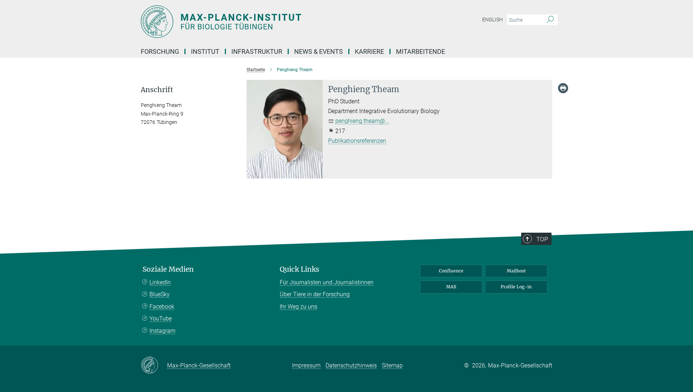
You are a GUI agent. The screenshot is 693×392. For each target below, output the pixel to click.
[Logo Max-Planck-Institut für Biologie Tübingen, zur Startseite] (276, 21)
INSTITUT (205, 51)
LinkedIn (160, 282)
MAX (451, 286)
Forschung (160, 51)
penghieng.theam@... (362, 120)
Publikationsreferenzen (357, 140)
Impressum (306, 365)
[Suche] (550, 20)
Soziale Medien (168, 269)
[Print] (563, 88)
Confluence (451, 270)
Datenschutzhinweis (351, 365)
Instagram (162, 330)
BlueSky (159, 294)
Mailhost (516, 270)
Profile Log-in (516, 286)
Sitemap (392, 365)
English (492, 19)
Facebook (161, 306)
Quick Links (299, 269)
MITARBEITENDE (420, 51)
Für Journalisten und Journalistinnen (327, 282)
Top (542, 239)
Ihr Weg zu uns (298, 306)
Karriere (369, 51)
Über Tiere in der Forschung (315, 294)
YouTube (160, 318)
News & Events (318, 51)
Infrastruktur (256, 51)
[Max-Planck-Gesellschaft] (154, 365)
